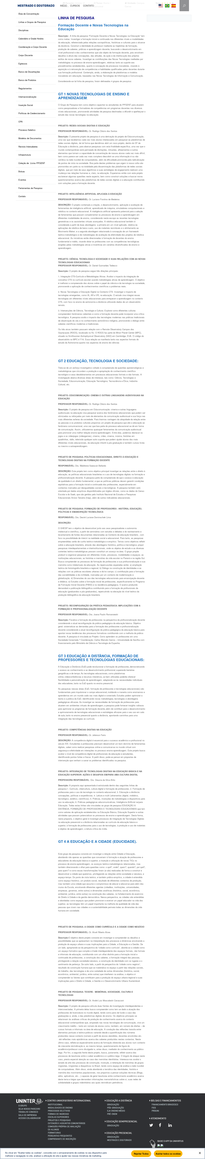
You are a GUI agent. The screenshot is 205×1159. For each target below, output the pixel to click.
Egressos (22, 63)
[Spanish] (174, 6)
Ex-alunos (53, 1129)
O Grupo (22, 1105)
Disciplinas (23, 30)
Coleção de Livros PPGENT (31, 163)
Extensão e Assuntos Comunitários (66, 1123)
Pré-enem (112, 1114)
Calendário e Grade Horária (30, 38)
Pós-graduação (115, 1107)
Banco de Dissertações (29, 71)
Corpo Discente (25, 55)
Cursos (75, 5)
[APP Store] (158, 1145)
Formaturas (54, 1132)
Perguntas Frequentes (60, 1135)
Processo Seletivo (26, 129)
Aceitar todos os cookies (168, 1153)
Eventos (22, 179)
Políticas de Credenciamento (31, 113)
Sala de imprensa (27, 1115)
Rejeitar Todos (141, 1153)
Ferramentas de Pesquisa (30, 188)
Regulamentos (25, 88)
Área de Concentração (28, 13)
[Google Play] (162, 1145)
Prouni (155, 1110)
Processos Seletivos (59, 1110)
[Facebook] (161, 1127)
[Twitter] (151, 1127)
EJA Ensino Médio (116, 1110)
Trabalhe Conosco (28, 1112)
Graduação (113, 1104)
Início (63, 5)
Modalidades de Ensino (60, 1107)
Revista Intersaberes (28, 146)
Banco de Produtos (27, 80)
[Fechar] (199, 1153)
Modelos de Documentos (29, 138)
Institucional (55, 1104)
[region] (102, 1153)
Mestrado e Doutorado (119, 1140)
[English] (162, 6)
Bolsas (21, 171)
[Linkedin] (170, 1127)
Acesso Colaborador (29, 1118)
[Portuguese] (168, 6)
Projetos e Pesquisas (59, 1120)
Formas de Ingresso (58, 1114)
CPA (20, 121)
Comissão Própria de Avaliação (64, 1126)
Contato (88, 5)
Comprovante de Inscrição (62, 1139)
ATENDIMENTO (158, 1118)
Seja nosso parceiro (29, 1109)
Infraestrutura (24, 154)
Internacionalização (27, 96)
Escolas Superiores (58, 1117)
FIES (154, 1107)
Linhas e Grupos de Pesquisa (32, 22)
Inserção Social (25, 105)
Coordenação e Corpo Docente (32, 46)
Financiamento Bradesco (165, 1104)
